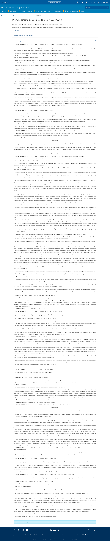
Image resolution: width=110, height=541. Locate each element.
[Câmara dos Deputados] (51, 530)
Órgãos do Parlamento (71, 11)
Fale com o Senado (103, 2)
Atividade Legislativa (15, 7)
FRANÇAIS (94, 530)
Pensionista (61, 535)
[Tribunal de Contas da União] (58, 530)
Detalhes (16, 30)
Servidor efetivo (29, 535)
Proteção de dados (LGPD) (77, 535)
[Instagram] (23, 530)
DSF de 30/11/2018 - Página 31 (41, 522)
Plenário (3, 11)
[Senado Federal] (54, 2)
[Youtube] (26, 530)
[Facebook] (15, 530)
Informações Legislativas (43, 11)
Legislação (58, 11)
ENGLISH (81, 530)
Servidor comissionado (40, 535)
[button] (77, 2)
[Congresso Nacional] (55, 530)
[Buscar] (107, 7)
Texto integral (18, 41)
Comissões (13, 11)
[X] (19, 530)
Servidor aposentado (52, 535)
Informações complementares (23, 35)
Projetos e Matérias (26, 11)
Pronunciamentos (22, 15)
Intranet (17, 535)
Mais (82, 11)
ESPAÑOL (87, 530)
